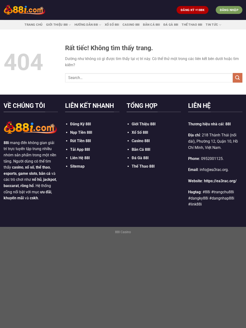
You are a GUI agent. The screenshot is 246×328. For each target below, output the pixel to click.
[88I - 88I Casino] (25, 10)
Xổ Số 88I (140, 132)
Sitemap (77, 166)
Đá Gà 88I (170, 24)
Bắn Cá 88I (151, 24)
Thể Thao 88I (192, 24)
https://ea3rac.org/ (220, 181)
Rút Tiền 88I (80, 141)
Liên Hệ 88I (80, 158)
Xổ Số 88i (112, 24)
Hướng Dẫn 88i (86, 24)
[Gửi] (237, 77)
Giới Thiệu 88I (57, 24)
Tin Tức (212, 24)
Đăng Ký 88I (80, 124)
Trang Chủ (34, 24)
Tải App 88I (80, 149)
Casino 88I (131, 24)
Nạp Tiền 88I (81, 132)
